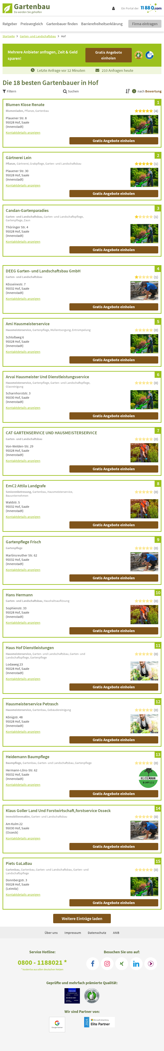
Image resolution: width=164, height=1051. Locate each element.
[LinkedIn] (136, 963)
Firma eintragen (145, 23)
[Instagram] (107, 963)
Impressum (72, 932)
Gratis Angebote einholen (114, 140)
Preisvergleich (31, 23)
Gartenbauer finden (62, 23)
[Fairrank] (150, 963)
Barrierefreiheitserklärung (102, 23)
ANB (116, 932)
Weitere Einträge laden (82, 918)
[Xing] (121, 963)
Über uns (51, 932)
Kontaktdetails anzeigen (23, 132)
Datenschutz (97, 932)
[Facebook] (92, 963)
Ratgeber (10, 23)
